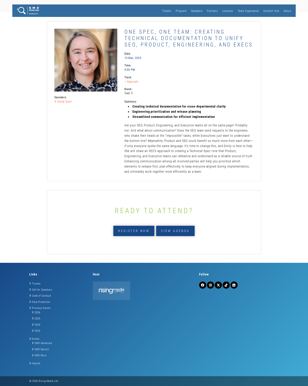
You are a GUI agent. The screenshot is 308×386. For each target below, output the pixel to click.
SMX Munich (42, 349)
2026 (37, 312)
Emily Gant (64, 101)
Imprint (36, 363)
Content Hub (271, 11)
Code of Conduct (41, 295)
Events (36, 338)
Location (227, 11)
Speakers (196, 11)
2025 (37, 318)
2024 (37, 324)
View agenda (175, 231)
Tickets (166, 11)
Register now (134, 231)
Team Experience (248, 11)
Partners (212, 11)
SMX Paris (41, 355)
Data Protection (41, 302)
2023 (37, 330)
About (287, 11)
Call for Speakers (42, 289)
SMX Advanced (43, 343)
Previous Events (41, 308)
